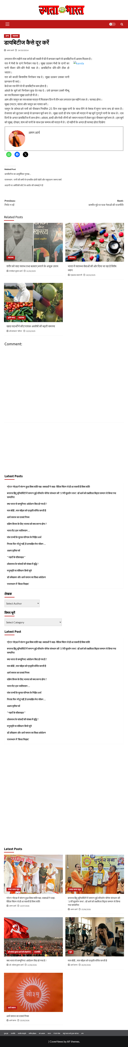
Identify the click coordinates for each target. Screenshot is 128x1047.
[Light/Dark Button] (112, 24)
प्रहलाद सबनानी (76, 275)
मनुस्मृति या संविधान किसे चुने (19, 570)
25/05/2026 (24, 1020)
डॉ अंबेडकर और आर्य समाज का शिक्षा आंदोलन (26, 577)
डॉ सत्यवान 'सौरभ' (15, 331)
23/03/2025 (30, 331)
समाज (49, 1033)
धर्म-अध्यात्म (42, 1033)
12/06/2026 (32, 965)
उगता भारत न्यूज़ (13, 889)
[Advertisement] (64, 447)
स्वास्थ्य (15, 36)
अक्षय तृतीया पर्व (13, 550)
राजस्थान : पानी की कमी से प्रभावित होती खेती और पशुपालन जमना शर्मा (33, 179)
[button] (6, 24)
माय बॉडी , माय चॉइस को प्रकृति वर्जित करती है (26, 510)
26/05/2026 (86, 965)
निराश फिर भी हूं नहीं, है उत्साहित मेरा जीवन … (26, 543)
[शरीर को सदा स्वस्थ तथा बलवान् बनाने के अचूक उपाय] (33, 242)
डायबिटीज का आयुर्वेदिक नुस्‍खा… (17, 173)
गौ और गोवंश (57, 1033)
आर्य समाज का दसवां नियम (18, 517)
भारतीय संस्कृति (22, 1033)
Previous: (10, 203)
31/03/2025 (31, 271)
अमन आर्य (10, 50)
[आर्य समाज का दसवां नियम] (33, 992)
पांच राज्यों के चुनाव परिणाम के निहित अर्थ (24, 537)
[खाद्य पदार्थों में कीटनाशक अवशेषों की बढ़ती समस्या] (33, 302)
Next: (106, 203)
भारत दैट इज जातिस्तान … (18, 530)
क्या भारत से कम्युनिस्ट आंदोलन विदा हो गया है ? (27, 503)
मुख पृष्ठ (6, 1033)
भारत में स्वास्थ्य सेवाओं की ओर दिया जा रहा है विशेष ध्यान (92, 268)
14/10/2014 (23, 50)
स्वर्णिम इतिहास (32, 1033)
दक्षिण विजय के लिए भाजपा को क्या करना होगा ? (27, 523)
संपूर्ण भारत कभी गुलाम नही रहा (70, 1033)
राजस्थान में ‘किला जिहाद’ (18, 583)
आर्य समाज (12, 1007)
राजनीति (37, 952)
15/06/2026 (86, 909)
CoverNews (56, 1041)
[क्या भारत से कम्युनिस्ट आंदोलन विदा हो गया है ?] (33, 936)
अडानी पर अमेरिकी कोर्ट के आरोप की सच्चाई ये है (23, 185)
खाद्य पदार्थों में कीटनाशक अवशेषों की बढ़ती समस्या (30, 326)
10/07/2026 (24, 906)
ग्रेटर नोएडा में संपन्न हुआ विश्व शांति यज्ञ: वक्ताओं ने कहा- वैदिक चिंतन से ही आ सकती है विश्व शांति (48, 486)
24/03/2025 (90, 275)
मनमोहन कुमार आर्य (15, 271)
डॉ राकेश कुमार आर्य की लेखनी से (19, 952)
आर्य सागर (74, 965)
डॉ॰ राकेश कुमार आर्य (16, 965)
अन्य (7, 36)
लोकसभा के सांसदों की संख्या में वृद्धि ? (22, 563)
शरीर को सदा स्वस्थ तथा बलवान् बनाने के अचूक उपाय (32, 266)
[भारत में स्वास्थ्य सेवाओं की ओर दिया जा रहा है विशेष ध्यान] (94, 242)
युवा (70, 952)
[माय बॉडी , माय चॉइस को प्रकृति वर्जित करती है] (94, 936)
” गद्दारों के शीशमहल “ (16, 557)
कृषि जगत (11, 317)
